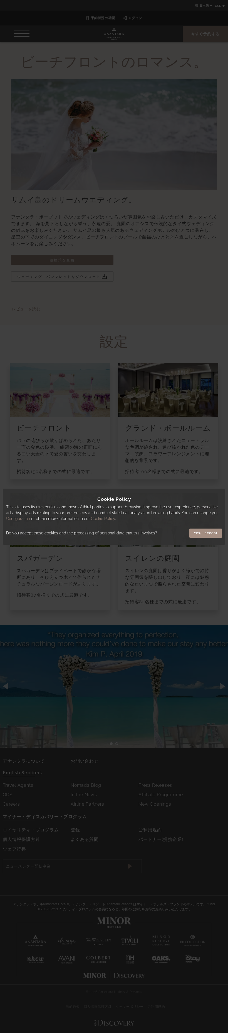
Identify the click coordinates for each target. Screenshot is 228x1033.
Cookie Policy (103, 518)
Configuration (18, 518)
